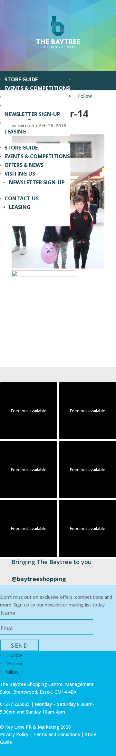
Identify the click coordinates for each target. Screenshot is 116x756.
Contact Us (22, 122)
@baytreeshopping (39, 579)
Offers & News (24, 96)
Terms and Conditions (57, 734)
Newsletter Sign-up (32, 114)
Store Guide (21, 79)
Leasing (15, 131)
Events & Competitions (37, 88)
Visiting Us (20, 105)
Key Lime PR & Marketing (33, 727)
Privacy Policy (14, 734)
